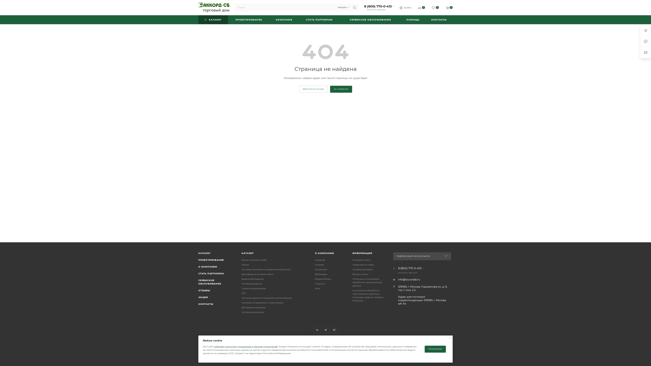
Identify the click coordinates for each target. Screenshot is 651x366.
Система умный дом (253, 312)
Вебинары (321, 274)
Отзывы (204, 290)
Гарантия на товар (363, 264)
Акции (203, 297)
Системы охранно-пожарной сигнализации (267, 298)
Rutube (334, 330)
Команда (320, 260)
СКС (244, 293)
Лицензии (321, 269)
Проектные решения (254, 288)
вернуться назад (313, 89)
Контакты (205, 304)
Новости (320, 283)
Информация (362, 253)
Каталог (204, 253)
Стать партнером (211, 273)
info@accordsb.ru (409, 279)
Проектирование (211, 260)
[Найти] (354, 7)
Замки (245, 264)
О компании (207, 266)
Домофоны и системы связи (257, 274)
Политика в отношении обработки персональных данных (367, 282)
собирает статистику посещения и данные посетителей (246, 346)
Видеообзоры (323, 279)
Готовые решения (252, 283)
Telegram (325, 330)
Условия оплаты (361, 260)
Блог (317, 288)
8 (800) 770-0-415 (378, 6)
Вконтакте (317, 330)
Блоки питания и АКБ (254, 260)
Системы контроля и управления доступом (266, 269)
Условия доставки (362, 269)
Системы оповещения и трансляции (262, 302)
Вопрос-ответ (360, 274)
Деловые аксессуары (254, 307)
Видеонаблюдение (253, 279)
